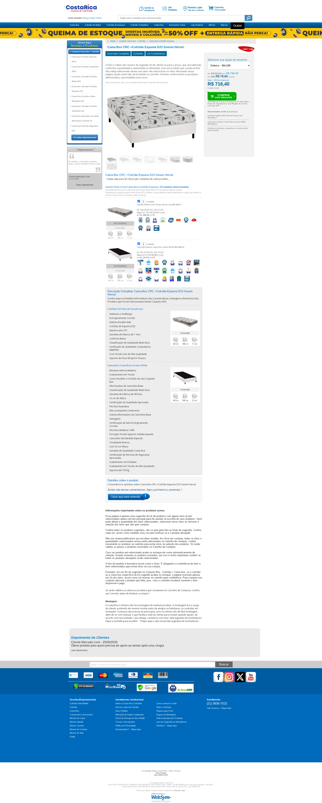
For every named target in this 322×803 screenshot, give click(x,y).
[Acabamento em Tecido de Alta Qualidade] (179, 281)
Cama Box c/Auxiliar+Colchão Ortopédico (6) (84, 108)
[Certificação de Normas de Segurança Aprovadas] (164, 281)
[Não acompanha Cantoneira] (148, 273)
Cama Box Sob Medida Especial (126, 438)
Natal (92, 18)
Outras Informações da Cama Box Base (130, 414)
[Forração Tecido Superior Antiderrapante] (196, 273)
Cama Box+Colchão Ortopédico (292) (85, 69)
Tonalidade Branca (119, 442)
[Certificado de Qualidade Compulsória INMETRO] (178, 223)
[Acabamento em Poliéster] (172, 281)
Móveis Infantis (76, 722)
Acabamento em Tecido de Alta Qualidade (131, 466)
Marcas (224, 25)
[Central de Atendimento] (147, 13)
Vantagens (114, 418)
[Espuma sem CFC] (163, 223)
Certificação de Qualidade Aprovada (128, 402)
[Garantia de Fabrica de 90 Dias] (164, 265)
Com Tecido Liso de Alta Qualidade (128, 354)
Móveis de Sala (76, 733)
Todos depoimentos (85, 185)
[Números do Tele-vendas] (193, 13)
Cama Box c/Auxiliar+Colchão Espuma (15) (84, 88)
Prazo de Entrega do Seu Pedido (130, 718)
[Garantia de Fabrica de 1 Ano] (186, 223)
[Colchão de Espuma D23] (171, 223)
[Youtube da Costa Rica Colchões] (251, 681)
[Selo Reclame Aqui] (181, 688)
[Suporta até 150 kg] (187, 281)
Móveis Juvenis (77, 725)
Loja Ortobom (197, 25)
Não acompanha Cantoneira (124, 410)
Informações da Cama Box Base (126, 386)
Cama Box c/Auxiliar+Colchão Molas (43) (84, 79)
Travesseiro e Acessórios (81, 714)
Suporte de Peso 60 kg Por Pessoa (127, 358)
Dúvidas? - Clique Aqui (166, 725)
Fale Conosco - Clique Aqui (219, 708)
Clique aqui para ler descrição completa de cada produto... (138, 179)
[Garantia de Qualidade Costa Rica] (148, 281)
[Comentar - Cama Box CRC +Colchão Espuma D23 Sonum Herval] (129, 499)
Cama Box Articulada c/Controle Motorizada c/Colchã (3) (85, 118)
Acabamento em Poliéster (123, 462)
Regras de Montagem (166, 714)
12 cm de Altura (117, 398)
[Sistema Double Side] (155, 223)
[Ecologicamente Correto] (148, 223)
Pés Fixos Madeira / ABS (121, 430)
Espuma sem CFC (118, 330)
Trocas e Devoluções (125, 722)
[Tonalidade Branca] (156, 281)
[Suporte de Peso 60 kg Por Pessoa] (156, 231)
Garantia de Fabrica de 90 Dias (125, 394)
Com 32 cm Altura (118, 446)
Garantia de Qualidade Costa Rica (127, 450)
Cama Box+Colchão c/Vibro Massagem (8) (83, 98)
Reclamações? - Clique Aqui (128, 729)
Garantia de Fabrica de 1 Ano (124, 334)
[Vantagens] (156, 273)
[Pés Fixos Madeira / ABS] (188, 273)
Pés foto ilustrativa (119, 406)
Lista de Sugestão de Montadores (171, 722)
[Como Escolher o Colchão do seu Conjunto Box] (140, 265)
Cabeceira (158, 25)
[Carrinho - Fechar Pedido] (218, 13)
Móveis (212, 25)
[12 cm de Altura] (172, 265)
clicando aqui (179, 790)
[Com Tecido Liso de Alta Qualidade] (148, 231)
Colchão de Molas (93, 25)
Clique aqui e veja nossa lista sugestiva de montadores (169, 621)
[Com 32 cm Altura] (180, 273)
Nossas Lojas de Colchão (127, 707)
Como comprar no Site (166, 703)
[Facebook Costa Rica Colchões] (218, 681)
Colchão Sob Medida (79, 703)
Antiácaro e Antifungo (120, 314)
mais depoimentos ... (80, 650)
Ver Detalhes (120, 223)
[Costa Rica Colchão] (81, 13)
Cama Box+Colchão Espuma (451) (84, 59)
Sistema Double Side (120, 322)
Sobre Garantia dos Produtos (169, 718)
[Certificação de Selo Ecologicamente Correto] (164, 273)
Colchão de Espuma (116, 25)
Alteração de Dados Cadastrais (129, 714)
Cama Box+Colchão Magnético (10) (85, 128)
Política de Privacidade (125, 725)
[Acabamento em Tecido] (140, 273)
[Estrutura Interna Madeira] (180, 265)
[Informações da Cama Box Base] (148, 265)
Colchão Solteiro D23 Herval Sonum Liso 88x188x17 (159, 204)
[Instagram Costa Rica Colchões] (229, 681)
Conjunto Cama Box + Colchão (85, 52)
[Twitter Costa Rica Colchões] (240, 681)
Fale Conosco (175, 771)
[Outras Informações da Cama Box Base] (172, 273)
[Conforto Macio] (194, 223)
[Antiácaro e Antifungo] (140, 223)
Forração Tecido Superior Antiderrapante (131, 434)
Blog (85, 18)
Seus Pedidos (121, 711)
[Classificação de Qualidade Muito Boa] (140, 231)
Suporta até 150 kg (119, 470)
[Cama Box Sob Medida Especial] (140, 281)
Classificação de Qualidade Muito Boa (129, 342)
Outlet (99, 18)
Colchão (73, 707)
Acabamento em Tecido (122, 374)
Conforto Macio (117, 338)
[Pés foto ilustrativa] (196, 265)
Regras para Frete (164, 711)
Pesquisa (248, 18)
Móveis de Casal (77, 718)
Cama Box (74, 25)
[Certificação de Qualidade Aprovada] (188, 265)
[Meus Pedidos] (169, 13)
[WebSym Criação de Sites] (161, 802)
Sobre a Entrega (163, 707)
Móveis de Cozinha (78, 729)
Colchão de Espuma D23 (122, 326)
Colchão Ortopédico (139, 25)
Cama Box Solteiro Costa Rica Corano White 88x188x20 (160, 247)
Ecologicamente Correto (122, 318)
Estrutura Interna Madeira (122, 370)
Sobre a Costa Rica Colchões (128, 703)
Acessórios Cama (177, 25)
